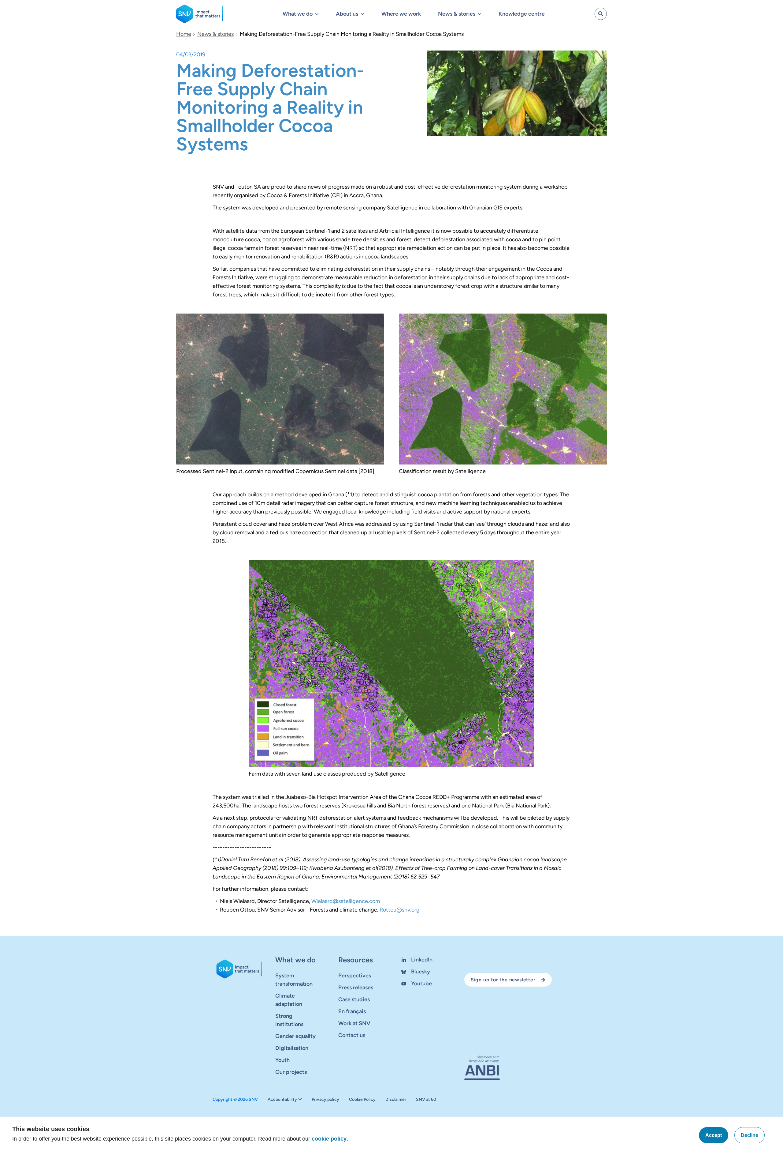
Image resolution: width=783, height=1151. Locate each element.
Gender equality (295, 1036)
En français (352, 1011)
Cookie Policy (362, 1099)
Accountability (282, 1099)
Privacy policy (325, 1099)
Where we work (401, 13)
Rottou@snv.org (400, 909)
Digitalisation (291, 1048)
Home (183, 34)
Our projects (291, 1072)
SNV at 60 (426, 1099)
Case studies (354, 999)
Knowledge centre (522, 13)
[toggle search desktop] (601, 14)
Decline (749, 1135)
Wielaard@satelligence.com (345, 901)
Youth (282, 1060)
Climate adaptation (288, 999)
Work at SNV (354, 1023)
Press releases (355, 987)
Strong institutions (289, 1020)
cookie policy (329, 1139)
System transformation (294, 979)
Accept (713, 1135)
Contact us (351, 1035)
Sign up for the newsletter (503, 980)
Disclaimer (395, 1099)
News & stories (215, 34)
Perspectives (354, 975)
